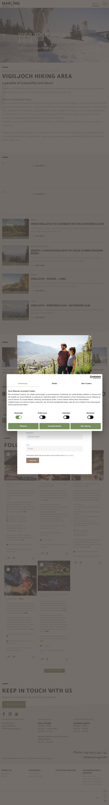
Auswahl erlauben (54, 426)
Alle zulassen (86, 426)
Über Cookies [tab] (86, 383)
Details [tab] (54, 383)
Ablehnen (23, 426)
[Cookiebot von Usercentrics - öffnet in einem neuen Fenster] (91, 377)
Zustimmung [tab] (22, 383)
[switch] (42, 417)
